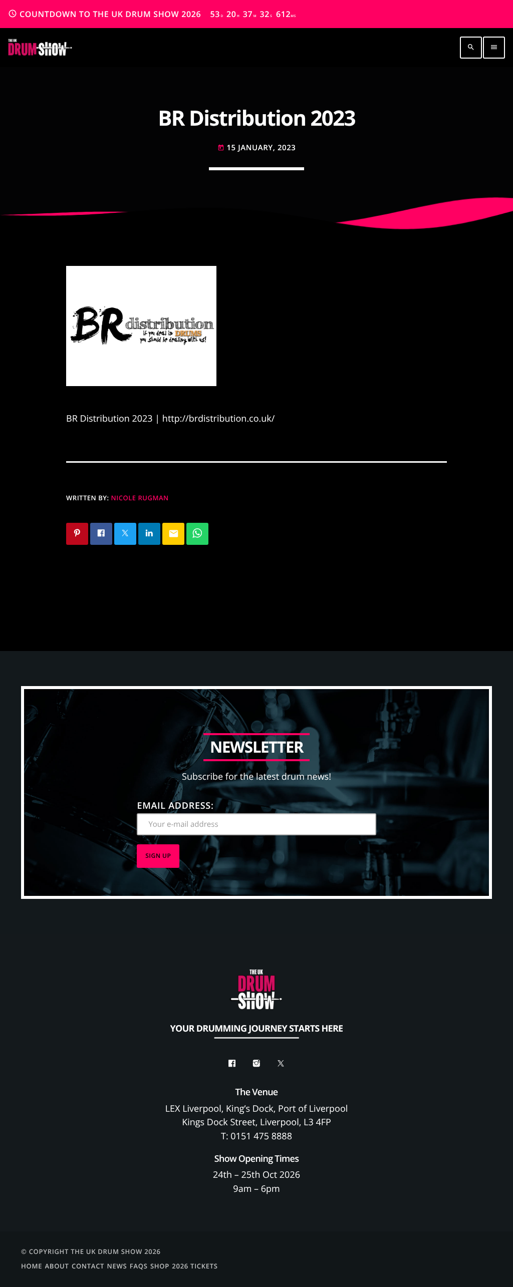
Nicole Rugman (140, 497)
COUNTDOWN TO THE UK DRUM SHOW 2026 (152, 14)
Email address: (175, 806)
